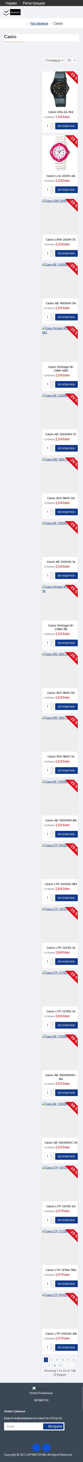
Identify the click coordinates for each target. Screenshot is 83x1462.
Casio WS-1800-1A (60, 756)
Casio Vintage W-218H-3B (61, 627)
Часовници (39, 23)
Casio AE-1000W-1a (61, 562)
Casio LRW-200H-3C (61, 239)
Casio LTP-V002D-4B (61, 1333)
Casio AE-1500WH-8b (61, 820)
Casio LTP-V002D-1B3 (61, 884)
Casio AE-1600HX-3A (61, 303)
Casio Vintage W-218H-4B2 (61, 368)
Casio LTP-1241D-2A (61, 1206)
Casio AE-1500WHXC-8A (61, 1077)
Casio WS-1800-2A (61, 498)
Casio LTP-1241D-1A (61, 948)
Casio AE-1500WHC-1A (61, 1142)
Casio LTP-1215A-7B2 (61, 1270)
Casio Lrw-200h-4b (60, 176)
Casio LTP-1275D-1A (60, 1011)
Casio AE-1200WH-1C (60, 434)
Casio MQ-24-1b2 (61, 112)
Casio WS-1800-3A (61, 693)
